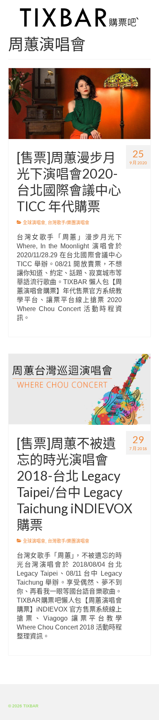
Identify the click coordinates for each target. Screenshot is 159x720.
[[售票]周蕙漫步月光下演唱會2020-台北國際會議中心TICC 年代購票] (79, 103)
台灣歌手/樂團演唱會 (68, 222)
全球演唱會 (34, 222)
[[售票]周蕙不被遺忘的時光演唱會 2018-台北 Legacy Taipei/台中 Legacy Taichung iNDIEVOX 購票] (79, 389)
